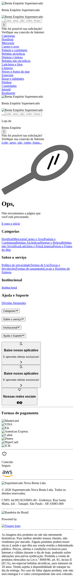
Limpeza (47, 246)
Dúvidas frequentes (14, 303)
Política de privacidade (16, 265)
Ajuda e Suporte (12, 335)
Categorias (9, 311)
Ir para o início (11, 223)
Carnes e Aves (35, 239)
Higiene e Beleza (50, 242)
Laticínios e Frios (31, 246)
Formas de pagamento (30, 268)
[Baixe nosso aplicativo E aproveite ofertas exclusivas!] (21, 385)
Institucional (9, 287)
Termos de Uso (39, 265)
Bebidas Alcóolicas (28, 242)
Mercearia (19, 239)
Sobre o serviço (12, 319)
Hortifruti (7, 239)
